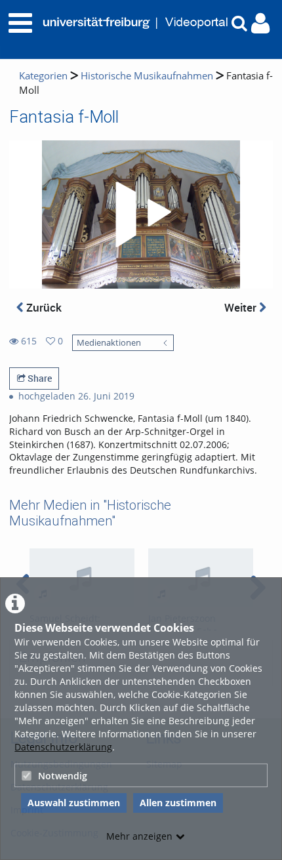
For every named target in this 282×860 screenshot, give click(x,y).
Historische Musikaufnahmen (147, 76)
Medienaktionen (109, 342)
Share (39, 378)
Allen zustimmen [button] (178, 802)
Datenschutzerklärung (63, 747)
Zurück (43, 307)
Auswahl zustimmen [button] (74, 802)
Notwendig (62, 775)
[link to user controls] (260, 23)
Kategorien (43, 76)
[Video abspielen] (141, 214)
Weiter (241, 307)
